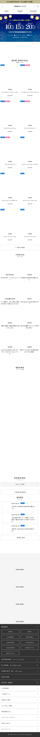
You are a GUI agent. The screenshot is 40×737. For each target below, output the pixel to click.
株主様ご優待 (6, 700)
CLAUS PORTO (10, 648)
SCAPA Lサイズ (29, 648)
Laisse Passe (10, 642)
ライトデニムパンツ (10, 164)
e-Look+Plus (29, 642)
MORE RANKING (20, 492)
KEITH (29, 631)
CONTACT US (12, 671)
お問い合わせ (6, 723)
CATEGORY (33, 11)
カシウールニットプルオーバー (10, 200)
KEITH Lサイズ (10, 653)
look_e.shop (21, 546)
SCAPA (10, 631)
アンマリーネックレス (30, 236)
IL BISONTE (10, 637)
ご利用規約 (5, 688)
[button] (38, 28)
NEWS (7, 11)
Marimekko (29, 637)
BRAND (20, 11)
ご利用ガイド (6, 694)
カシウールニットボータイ (30, 200)
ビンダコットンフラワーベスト (10, 92)
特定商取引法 (6, 711)
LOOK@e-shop (20, 6)
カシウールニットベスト (10, 236)
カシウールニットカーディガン (30, 164)
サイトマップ (6, 729)
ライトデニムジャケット (10, 128)
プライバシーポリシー (9, 717)
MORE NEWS (20, 537)
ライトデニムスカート (30, 128)
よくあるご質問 (6, 706)
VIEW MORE (21, 247)
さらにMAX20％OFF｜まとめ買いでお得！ (19, 2)
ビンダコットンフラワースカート (30, 92)
